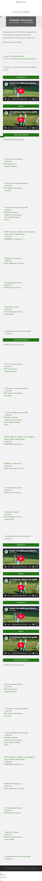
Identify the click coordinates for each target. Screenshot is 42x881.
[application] (21, 91)
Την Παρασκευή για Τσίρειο (13, 283)
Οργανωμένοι (28, 22)
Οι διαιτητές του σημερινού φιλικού (16, 183)
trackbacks (23, 67)
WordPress (34, 868)
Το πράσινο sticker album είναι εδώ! (16, 207)
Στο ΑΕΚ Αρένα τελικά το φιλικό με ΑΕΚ (17, 331)
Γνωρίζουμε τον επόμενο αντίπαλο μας (23, 59)
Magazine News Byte (18, 868)
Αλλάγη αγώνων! (18, 56)
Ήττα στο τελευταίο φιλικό (13, 159)
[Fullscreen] (37, 99)
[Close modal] (1, 880)
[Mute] (33, 99)
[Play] (5, 99)
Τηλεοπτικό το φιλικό (11, 307)
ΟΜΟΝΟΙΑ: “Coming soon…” (13, 258)
